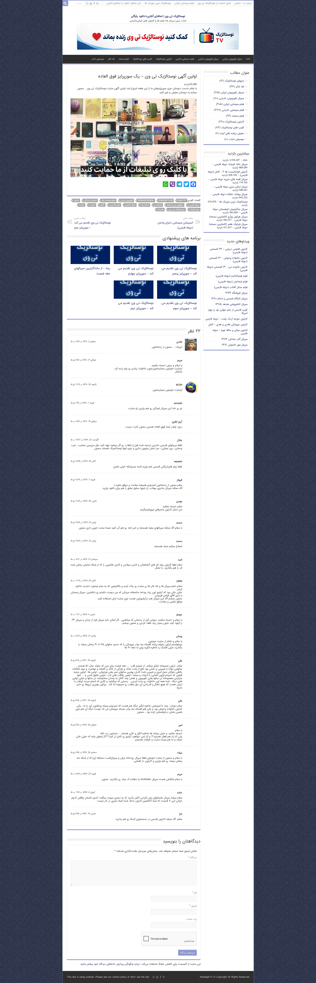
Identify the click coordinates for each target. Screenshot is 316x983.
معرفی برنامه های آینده (232, 133)
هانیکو (160, 209)
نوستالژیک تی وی (177, 209)
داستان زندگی (90, 200)
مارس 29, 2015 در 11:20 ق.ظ (84, 501)
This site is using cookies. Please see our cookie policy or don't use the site (108, 977)
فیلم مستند (123, 59)
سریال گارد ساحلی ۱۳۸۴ (234, 339)
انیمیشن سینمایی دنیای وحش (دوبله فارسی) (175, 223)
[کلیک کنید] (158, 37)
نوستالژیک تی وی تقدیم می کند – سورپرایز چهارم (135, 271)
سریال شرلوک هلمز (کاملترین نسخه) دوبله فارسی (228, 226)
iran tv (182, 200)
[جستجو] (65, 3)
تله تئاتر (111, 59)
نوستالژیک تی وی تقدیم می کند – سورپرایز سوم (179, 306)
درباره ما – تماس (243, 3)
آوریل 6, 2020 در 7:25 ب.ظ (83, 792)
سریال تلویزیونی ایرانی (232, 59)
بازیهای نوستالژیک (234, 81)
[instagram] (87, 3)
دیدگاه (192, 857)
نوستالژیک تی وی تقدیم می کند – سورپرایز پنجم (179, 271)
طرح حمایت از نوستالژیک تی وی (214, 3)
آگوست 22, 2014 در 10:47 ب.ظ (85, 440)
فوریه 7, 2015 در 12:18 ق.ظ (83, 480)
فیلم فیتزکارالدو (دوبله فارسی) (231, 276)
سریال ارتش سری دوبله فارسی (231, 187)
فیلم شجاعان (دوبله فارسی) (232, 281)
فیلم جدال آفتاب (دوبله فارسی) (230, 287)
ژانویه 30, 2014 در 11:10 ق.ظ (84, 384)
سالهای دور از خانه (175, 205)
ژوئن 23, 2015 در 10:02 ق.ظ (83, 522)
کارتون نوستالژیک (164, 59)
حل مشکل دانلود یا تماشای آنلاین (124, 3)
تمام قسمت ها (108, 200)
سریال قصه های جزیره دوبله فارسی (228, 179)
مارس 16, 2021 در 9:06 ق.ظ (83, 814)
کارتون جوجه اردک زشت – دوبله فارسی (226, 319)
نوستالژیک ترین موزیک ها (158, 3)
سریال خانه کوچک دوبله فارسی (230, 164)
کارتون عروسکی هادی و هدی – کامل (227, 324)
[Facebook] (94, 3)
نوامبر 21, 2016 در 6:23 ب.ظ (83, 636)
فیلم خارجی (130, 205)
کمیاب (92, 205)
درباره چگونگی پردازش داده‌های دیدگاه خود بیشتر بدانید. (110, 964)
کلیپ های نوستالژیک (142, 59)
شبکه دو (158, 205)
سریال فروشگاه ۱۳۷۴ (236, 293)
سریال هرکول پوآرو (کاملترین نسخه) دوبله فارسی (228, 218)
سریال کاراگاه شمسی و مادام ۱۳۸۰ (229, 298)
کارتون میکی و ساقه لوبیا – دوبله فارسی (229, 332)
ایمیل (193, 906)
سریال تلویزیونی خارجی (208, 59)
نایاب (81, 205)
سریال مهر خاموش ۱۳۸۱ (234, 345)
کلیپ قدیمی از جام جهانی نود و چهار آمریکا (227, 312)
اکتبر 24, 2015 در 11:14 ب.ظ (83, 581)
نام (194, 893)
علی (180, 661)
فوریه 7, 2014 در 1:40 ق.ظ (82, 403)
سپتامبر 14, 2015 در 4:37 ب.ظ (84, 559)
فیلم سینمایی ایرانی (184, 3)
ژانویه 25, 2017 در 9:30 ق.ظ (83, 700)
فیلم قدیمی (115, 205)
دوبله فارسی (193, 205)
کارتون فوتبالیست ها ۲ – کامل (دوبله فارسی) (227, 173)
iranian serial (146, 200)
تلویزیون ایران (127, 200)
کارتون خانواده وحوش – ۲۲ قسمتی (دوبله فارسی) (228, 260)
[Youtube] (90, 3)
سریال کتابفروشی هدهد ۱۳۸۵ (231, 304)
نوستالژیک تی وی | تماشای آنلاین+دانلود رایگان (158, 16)
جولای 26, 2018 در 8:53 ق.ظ (83, 725)
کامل (102, 205)
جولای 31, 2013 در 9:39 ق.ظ (83, 360)
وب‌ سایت (191, 919)
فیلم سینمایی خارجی (185, 59)
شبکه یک (145, 205)
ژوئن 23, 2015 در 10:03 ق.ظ (83, 541)
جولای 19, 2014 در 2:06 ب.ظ (84, 421)
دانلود (76, 200)
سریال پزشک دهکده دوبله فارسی (230, 194)
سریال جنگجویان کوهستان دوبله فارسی (230, 211)
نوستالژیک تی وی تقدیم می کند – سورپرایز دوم (92, 223)
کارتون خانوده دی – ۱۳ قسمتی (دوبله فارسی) (227, 269)
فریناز (179, 480)
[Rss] (97, 3)
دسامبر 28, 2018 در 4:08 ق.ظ (84, 752)
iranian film (165, 200)
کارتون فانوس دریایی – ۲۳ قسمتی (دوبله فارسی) (228, 251)
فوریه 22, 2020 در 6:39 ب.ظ (83, 774)
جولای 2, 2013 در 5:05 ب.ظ (83, 342)
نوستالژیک (194, 209)
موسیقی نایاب (97, 59)
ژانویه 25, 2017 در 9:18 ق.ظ (83, 660)
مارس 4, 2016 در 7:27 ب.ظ (83, 614)
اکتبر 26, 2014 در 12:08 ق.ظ (83, 461)
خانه (248, 59)
